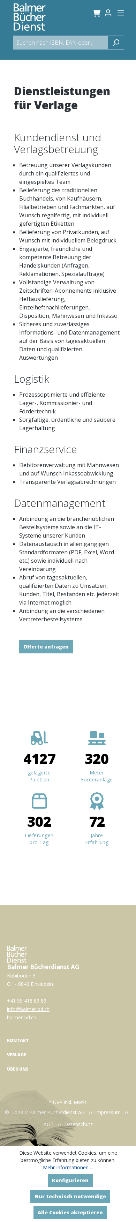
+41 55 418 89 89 (26, 1000)
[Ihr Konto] (110, 13)
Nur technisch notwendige (70, 1196)
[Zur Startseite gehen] (29, 17)
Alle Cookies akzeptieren (70, 1212)
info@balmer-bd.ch (28, 1009)
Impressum (108, 1112)
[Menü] (120, 13)
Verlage (16, 1055)
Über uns (18, 1069)
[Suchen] (116, 43)
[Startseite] (17, 953)
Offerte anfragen (46, 646)
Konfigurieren (70, 1180)
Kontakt (18, 1040)
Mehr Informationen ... (68, 1167)
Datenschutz (78, 1124)
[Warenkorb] (95, 13)
